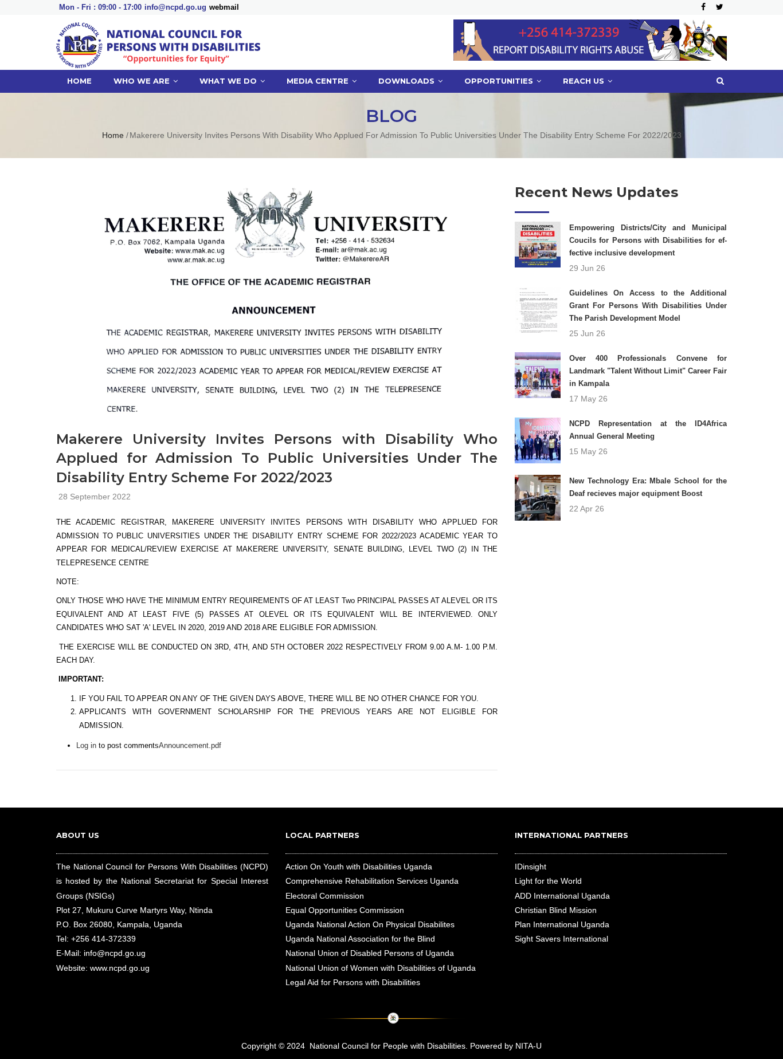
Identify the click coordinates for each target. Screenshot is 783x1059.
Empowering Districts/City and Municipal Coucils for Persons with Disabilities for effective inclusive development (648, 240)
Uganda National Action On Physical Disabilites (370, 924)
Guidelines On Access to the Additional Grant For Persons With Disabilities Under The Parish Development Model (648, 305)
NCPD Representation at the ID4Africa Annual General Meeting (648, 429)
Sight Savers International (561, 938)
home (79, 80)
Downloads (407, 80)
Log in (86, 745)
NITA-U (528, 1045)
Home (113, 135)
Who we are (142, 80)
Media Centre (319, 80)
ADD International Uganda (562, 895)
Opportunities (499, 80)
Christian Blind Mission (556, 910)
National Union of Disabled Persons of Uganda (369, 953)
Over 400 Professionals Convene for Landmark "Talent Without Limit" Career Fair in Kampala (648, 371)
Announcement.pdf (190, 745)
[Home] (158, 42)
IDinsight (530, 866)
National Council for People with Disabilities (387, 1045)
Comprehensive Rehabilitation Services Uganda (372, 880)
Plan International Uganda (562, 924)
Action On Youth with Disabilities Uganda (358, 866)
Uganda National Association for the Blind (360, 938)
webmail (224, 7)
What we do (229, 80)
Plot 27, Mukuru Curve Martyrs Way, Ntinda (134, 910)
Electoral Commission (324, 895)
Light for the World (548, 880)
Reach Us (584, 80)
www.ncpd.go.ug (120, 968)
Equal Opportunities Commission (344, 910)
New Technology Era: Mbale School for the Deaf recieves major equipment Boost (648, 487)
